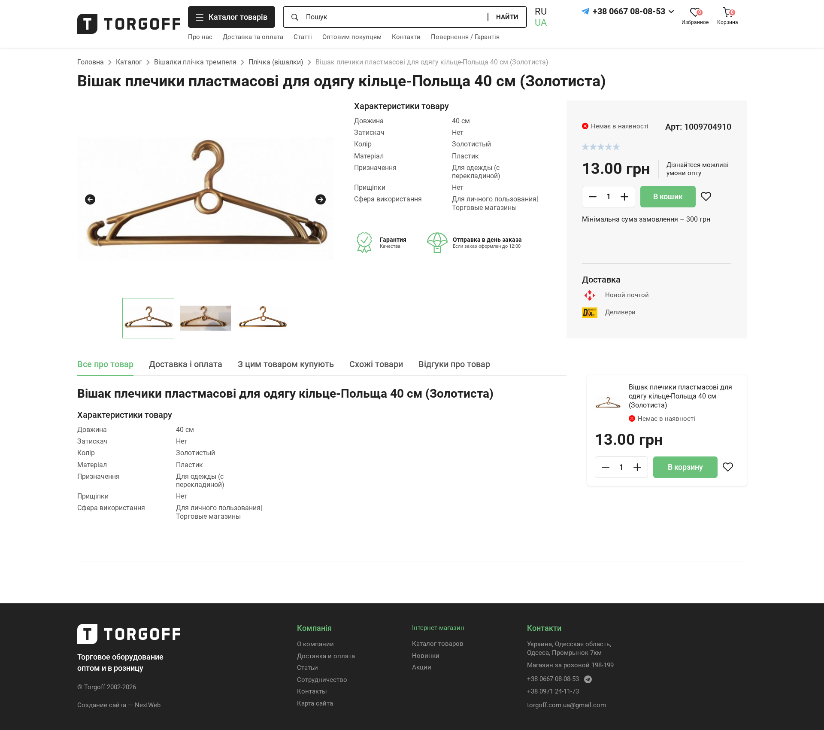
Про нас (200, 37)
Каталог (129, 62)
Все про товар (105, 364)
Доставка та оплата (253, 37)
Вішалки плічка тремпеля (195, 62)
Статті (303, 37)
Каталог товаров (438, 644)
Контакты (312, 691)
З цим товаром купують (286, 364)
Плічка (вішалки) (275, 62)
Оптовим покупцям (352, 37)
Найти (507, 17)
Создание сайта (101, 705)
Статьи (307, 668)
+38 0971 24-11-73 (553, 691)
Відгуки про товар (454, 364)
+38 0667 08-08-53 (629, 11)
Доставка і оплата (185, 364)
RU (541, 11)
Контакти (406, 37)
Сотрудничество (322, 680)
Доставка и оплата (326, 656)
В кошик (668, 196)
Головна (90, 62)
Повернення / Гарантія (465, 37)
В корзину (685, 466)
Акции (421, 667)
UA (541, 22)
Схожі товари (376, 364)
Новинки (425, 656)
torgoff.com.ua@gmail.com (566, 705)
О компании (315, 644)
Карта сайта (315, 703)
